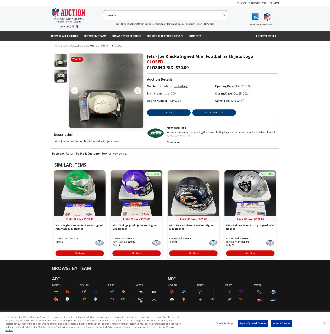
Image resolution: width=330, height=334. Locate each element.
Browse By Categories (126, 36)
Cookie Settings (224, 323)
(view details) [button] (120, 153)
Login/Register (266, 36)
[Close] (324, 323)
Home (57, 45)
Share (169, 112)
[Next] (137, 90)
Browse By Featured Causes (165, 36)
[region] (165, 323)
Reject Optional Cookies (253, 323)
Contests (195, 36)
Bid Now (80, 253)
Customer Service (257, 2)
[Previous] (74, 90)
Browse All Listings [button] (64, 36)
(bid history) (180, 86)
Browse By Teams (95, 36)
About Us (274, 2)
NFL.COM (241, 2)
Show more (173, 142)
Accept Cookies (281, 323)
